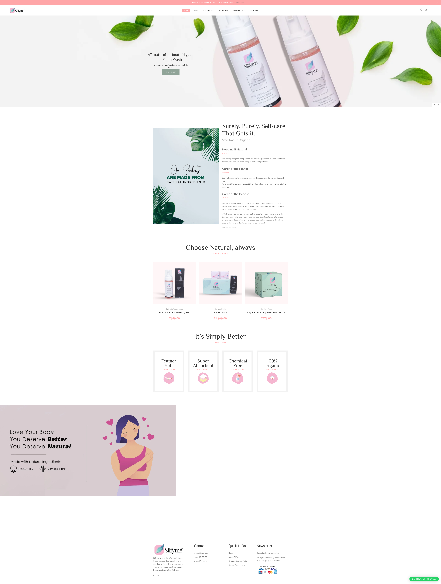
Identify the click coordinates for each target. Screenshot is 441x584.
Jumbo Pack (220, 312)
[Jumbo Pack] (220, 283)
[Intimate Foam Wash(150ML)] (174, 283)
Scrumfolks (275, 561)
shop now (172, 62)
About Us (223, 10)
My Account (256, 10)
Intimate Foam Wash (174, 309)
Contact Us (239, 10)
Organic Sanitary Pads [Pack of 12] (266, 312)
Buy (196, 10)
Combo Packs (220, 309)
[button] (437, 2)
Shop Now (240, 3)
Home (186, 10)
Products (208, 10)
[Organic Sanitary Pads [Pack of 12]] (266, 283)
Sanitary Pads (266, 309)
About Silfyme (234, 557)
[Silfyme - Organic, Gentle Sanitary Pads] (17, 10)
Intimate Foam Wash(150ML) (174, 312)
